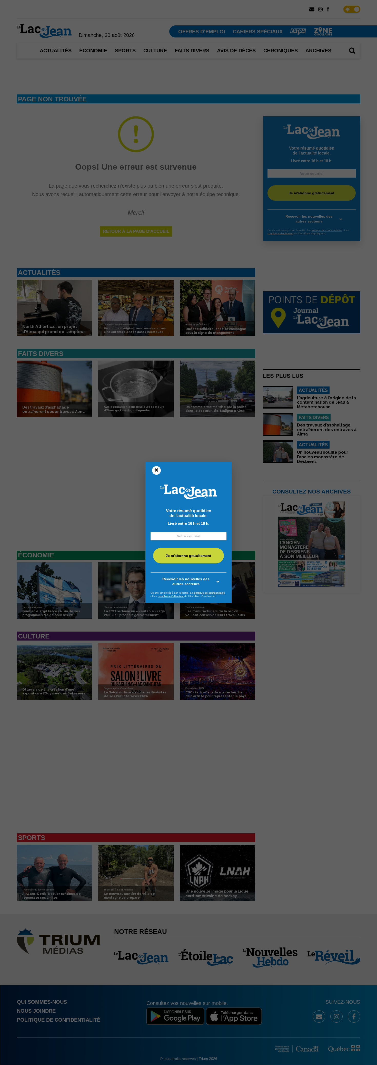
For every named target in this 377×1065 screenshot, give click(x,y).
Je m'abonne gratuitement (188, 556)
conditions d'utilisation (171, 596)
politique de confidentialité (209, 592)
